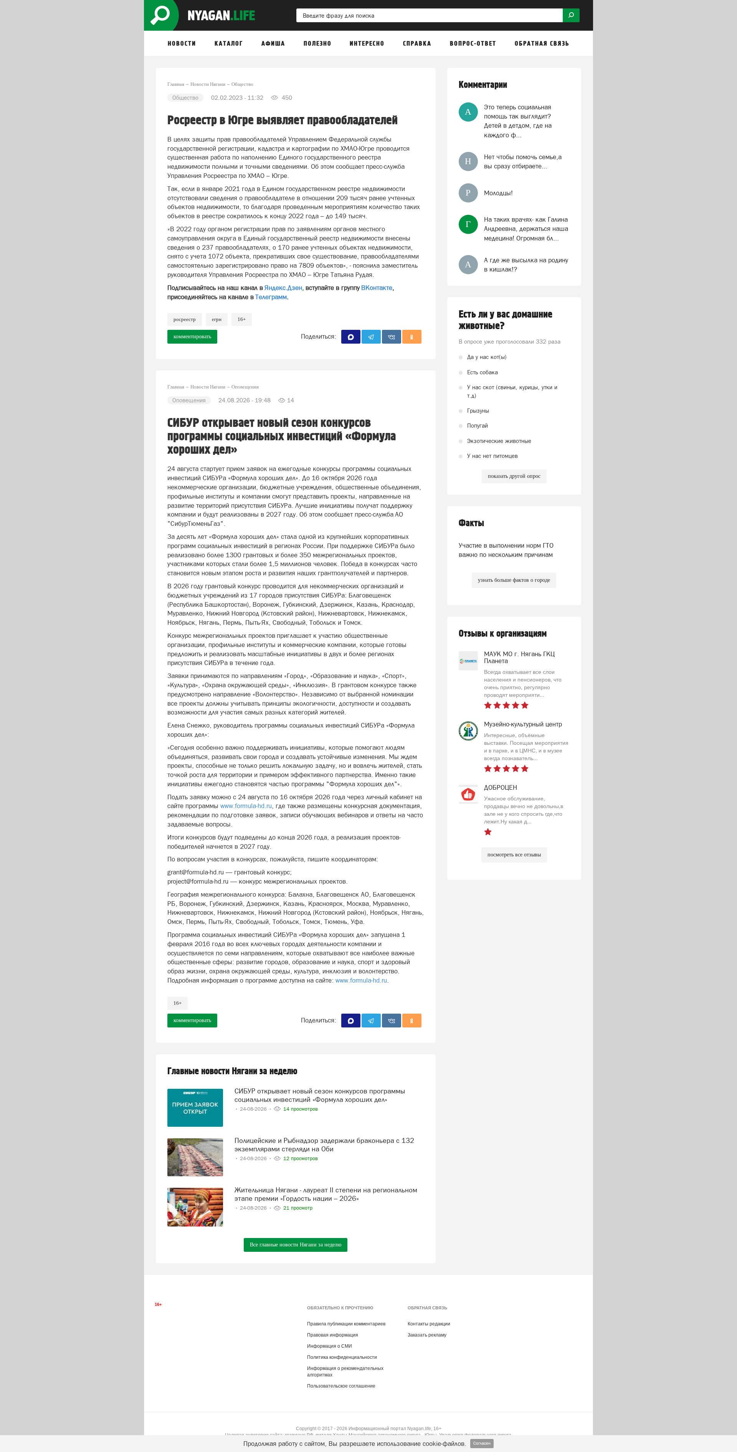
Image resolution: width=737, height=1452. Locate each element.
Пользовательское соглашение (341, 1386)
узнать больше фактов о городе (514, 580)
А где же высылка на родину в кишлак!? (526, 264)
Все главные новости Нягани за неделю (295, 1245)
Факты (471, 523)
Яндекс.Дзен (283, 287)
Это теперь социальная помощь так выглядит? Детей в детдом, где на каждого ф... (518, 121)
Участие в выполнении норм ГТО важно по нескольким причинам (506, 550)
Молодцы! (498, 193)
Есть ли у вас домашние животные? (505, 320)
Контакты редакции (429, 1324)
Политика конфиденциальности (342, 1357)
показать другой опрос (514, 476)
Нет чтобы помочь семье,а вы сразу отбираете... (523, 161)
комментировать (192, 336)
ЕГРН (216, 319)
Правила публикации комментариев (346, 1324)
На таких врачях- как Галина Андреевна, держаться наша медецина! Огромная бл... (526, 229)
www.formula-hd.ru (246, 806)
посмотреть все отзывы (514, 855)
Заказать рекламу (427, 1335)
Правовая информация (332, 1335)
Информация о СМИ (329, 1346)
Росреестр (185, 319)
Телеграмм (271, 297)
